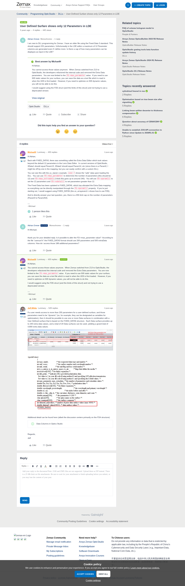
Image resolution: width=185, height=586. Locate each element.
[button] (142, 5)
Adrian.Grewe (33, 39)
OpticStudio (34, 106)
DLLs (60, 14)
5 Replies (127, 106)
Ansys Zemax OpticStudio (91, 542)
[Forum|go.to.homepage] (23, 5)
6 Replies (127, 117)
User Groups (98, 5)
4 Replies (127, 125)
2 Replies (127, 95)
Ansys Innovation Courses (91, 556)
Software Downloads (89, 551)
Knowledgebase (40, 5)
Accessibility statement (117, 521)
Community (22, 14)
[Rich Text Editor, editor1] (66, 482)
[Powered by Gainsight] (92, 516)
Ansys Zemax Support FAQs (78, 5)
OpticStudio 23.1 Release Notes (137, 71)
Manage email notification (58, 542)
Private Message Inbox (57, 546)
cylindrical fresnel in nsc (133, 91)
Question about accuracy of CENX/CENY (141, 122)
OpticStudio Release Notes (133, 66)
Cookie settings (96, 521)
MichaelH (32, 152)
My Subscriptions (54, 551)
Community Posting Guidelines (72, 521)
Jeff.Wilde (32, 308)
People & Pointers (130, 34)
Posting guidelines (55, 556)
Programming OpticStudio (42, 14)
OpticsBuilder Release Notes (134, 45)
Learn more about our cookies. (145, 568)
